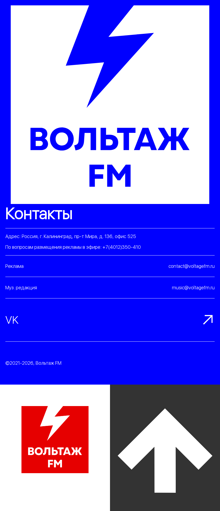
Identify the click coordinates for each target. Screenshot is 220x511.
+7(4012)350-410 (121, 247)
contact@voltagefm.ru (191, 266)
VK (12, 319)
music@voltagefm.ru (193, 287)
